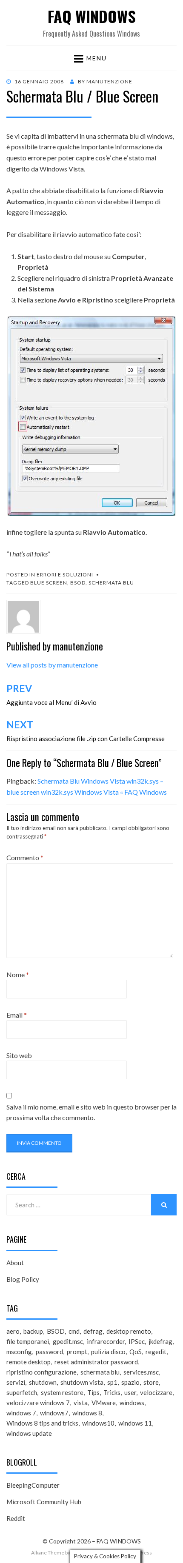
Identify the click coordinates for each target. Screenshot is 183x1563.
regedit (156, 1351)
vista (81, 1402)
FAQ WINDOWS (92, 16)
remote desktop (28, 1362)
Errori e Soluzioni (65, 574)
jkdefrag (160, 1341)
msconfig (19, 1351)
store (151, 1382)
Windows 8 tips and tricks (42, 1423)
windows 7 (21, 1413)
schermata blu (111, 582)
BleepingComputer (33, 1485)
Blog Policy (22, 1279)
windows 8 (87, 1413)
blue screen (48, 582)
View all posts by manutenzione (52, 665)
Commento (24, 857)
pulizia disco (108, 1351)
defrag (93, 1331)
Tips (93, 1392)
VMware (104, 1402)
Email (16, 1015)
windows (132, 1402)
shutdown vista (81, 1382)
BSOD (78, 582)
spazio (130, 1382)
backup (33, 1331)
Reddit (15, 1518)
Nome (17, 974)
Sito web (19, 1055)
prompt (77, 1351)
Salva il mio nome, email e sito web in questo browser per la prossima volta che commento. (91, 1112)
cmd (74, 1331)
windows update (29, 1433)
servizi (15, 1382)
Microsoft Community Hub (43, 1502)
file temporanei (27, 1341)
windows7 (54, 1413)
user (130, 1392)
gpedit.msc (68, 1341)
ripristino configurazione (41, 1372)
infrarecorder (106, 1341)
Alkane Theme (47, 1552)
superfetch (21, 1392)
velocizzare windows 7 (38, 1402)
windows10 (98, 1423)
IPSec (137, 1341)
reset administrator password (96, 1362)
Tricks (111, 1392)
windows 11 (135, 1423)
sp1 (112, 1382)
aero (13, 1331)
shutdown (43, 1382)
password (49, 1351)
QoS (135, 1351)
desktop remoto (128, 1331)
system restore (62, 1392)
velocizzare (156, 1392)
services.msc (141, 1372)
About (15, 1262)
